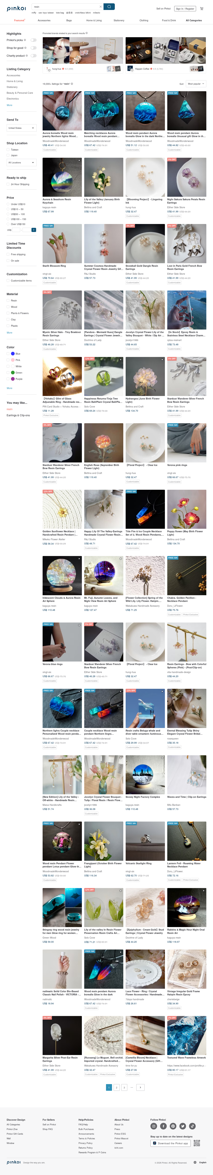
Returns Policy (86, 1148)
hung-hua (131, 207)
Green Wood (49, 937)
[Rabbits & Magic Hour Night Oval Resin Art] (187, 907)
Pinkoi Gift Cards (15, 1134)
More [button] (9, 105)
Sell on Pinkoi (163, 8)
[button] (33, 230)
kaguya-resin (49, 207)
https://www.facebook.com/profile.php (187, 1065)
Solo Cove (89, 406)
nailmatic (47, 999)
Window (10, 1143)
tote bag (60, 12)
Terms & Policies (87, 1138)
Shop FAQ (48, 1129)
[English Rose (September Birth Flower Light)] (103, 442)
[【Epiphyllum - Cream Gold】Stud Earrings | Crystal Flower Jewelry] (145, 907)
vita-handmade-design (179, 672)
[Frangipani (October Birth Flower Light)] (103, 841)
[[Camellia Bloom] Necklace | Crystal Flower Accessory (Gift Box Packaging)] (145, 1035)
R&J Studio (90, 273)
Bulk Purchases (86, 1129)
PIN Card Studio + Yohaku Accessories (63, 406)
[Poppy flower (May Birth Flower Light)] (187, 509)
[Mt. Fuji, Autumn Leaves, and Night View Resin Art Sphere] (103, 575)
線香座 (69, 12)
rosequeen (173, 738)
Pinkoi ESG (120, 1134)
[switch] (22, 40)
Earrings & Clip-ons (18, 415)
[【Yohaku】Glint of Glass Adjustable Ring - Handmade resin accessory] (62, 376)
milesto (96, 12)
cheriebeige (173, 999)
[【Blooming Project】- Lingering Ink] (145, 177)
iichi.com (118, 1148)
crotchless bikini (83, 12)
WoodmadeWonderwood (56, 140)
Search (109, 6)
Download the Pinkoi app (172, 1143)
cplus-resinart (174, 340)
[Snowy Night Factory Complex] (145, 774)
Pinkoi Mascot (121, 1138)
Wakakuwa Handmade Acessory (143, 605)
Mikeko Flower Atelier (54, 539)
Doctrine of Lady (93, 340)
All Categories (13, 1124)
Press (117, 1129)
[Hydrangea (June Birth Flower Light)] (145, 376)
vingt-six (47, 273)
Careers (118, 1143)
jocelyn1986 (132, 340)
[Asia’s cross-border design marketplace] (16, 8)
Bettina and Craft (93, 207)
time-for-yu (131, 1065)
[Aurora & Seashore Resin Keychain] (62, 177)
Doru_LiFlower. (175, 605)
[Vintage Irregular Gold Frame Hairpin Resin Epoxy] (187, 969)
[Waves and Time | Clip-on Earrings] (187, 774)
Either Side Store (176, 207)
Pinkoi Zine (12, 1129)
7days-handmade (135, 999)
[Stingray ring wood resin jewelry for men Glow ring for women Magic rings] (62, 907)
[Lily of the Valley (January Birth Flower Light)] (103, 177)
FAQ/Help (83, 1124)
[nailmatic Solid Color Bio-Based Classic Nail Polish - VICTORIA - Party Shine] (62, 969)
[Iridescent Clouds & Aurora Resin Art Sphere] (62, 575)
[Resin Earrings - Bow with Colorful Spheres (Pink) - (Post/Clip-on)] (187, 642)
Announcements (86, 1134)
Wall (9, 1138)
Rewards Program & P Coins (92, 1152)
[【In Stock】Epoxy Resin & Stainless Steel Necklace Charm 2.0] (187, 310)
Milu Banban (173, 804)
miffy (34, 12)
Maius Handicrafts (52, 804)
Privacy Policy (86, 1143)
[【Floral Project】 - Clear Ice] (145, 442)
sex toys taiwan (46, 12)
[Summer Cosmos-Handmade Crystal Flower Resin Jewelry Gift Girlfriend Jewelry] (103, 243)
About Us (118, 1124)
